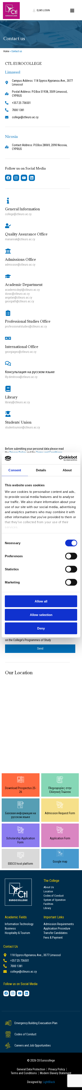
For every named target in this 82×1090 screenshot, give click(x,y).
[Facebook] (8, 178)
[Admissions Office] (8, 251)
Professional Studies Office (27, 321)
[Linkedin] (32, 178)
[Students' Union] (8, 414)
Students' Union (18, 422)
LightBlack (49, 1082)
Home (6, 51)
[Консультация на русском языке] (8, 363)
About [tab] (67, 470)
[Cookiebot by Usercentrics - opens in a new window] (59, 458)
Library (11, 397)
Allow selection (41, 614)
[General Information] (8, 201)
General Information (22, 209)
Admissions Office (20, 259)
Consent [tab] (14, 470)
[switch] (71, 556)
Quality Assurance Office (26, 234)
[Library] (8, 389)
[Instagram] (16, 178)
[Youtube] (24, 178)
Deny (41, 628)
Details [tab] (41, 470)
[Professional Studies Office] (8, 313)
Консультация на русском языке (30, 372)
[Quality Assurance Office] (8, 226)
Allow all (41, 601)
